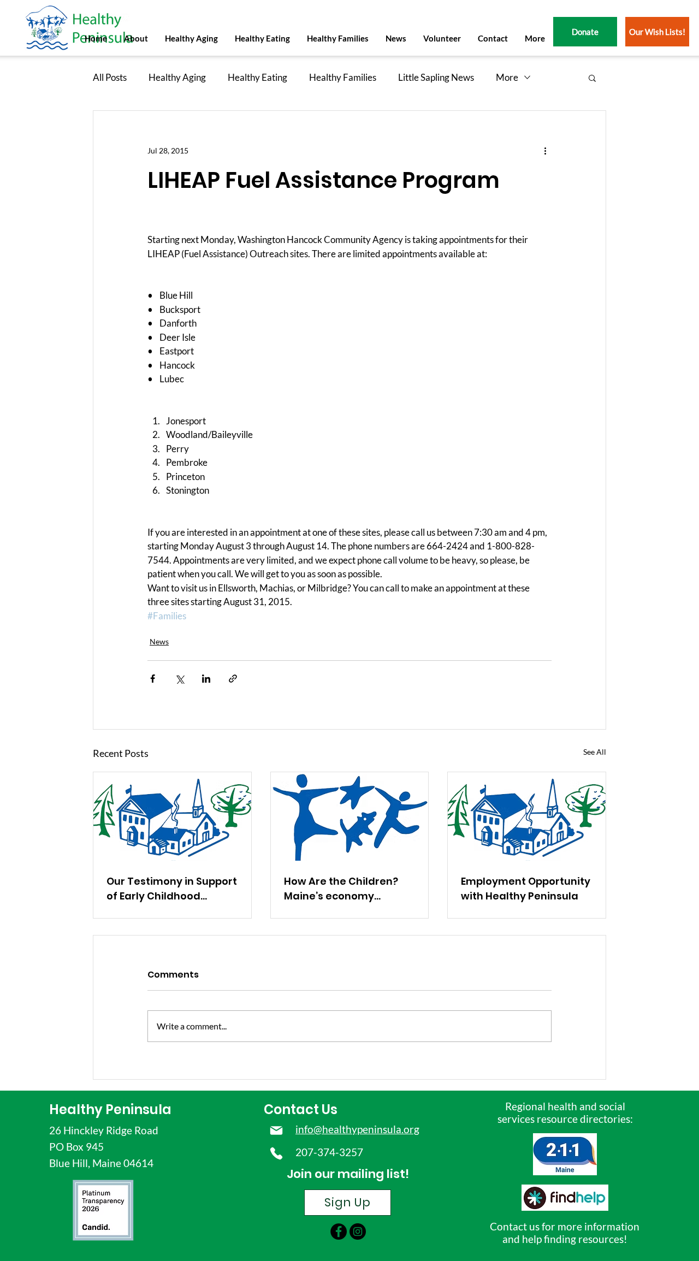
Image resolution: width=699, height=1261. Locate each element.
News (159, 641)
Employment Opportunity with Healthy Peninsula (525, 888)
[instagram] (358, 1231)
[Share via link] (233, 678)
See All (594, 751)
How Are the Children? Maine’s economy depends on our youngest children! (341, 888)
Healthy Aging (177, 77)
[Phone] (276, 1153)
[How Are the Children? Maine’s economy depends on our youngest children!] (350, 816)
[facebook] (338, 1231)
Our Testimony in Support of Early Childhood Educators (171, 888)
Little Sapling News (436, 77)
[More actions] (545, 150)
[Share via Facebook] (152, 678)
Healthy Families (342, 77)
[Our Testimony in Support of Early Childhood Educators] (172, 816)
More (507, 77)
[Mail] (276, 1130)
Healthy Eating (257, 77)
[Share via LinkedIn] (206, 678)
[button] (135, 38)
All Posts (110, 77)
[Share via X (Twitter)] (179, 678)
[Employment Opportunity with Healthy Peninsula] (527, 816)
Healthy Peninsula (110, 1109)
